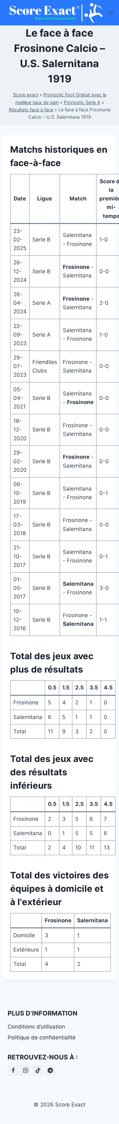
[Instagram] (25, 1070)
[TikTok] (37, 1070)
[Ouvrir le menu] (111, 12)
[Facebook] (13, 1070)
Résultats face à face (31, 109)
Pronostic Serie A (82, 102)
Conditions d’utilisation (36, 1026)
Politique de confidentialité (42, 1037)
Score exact (25, 94)
